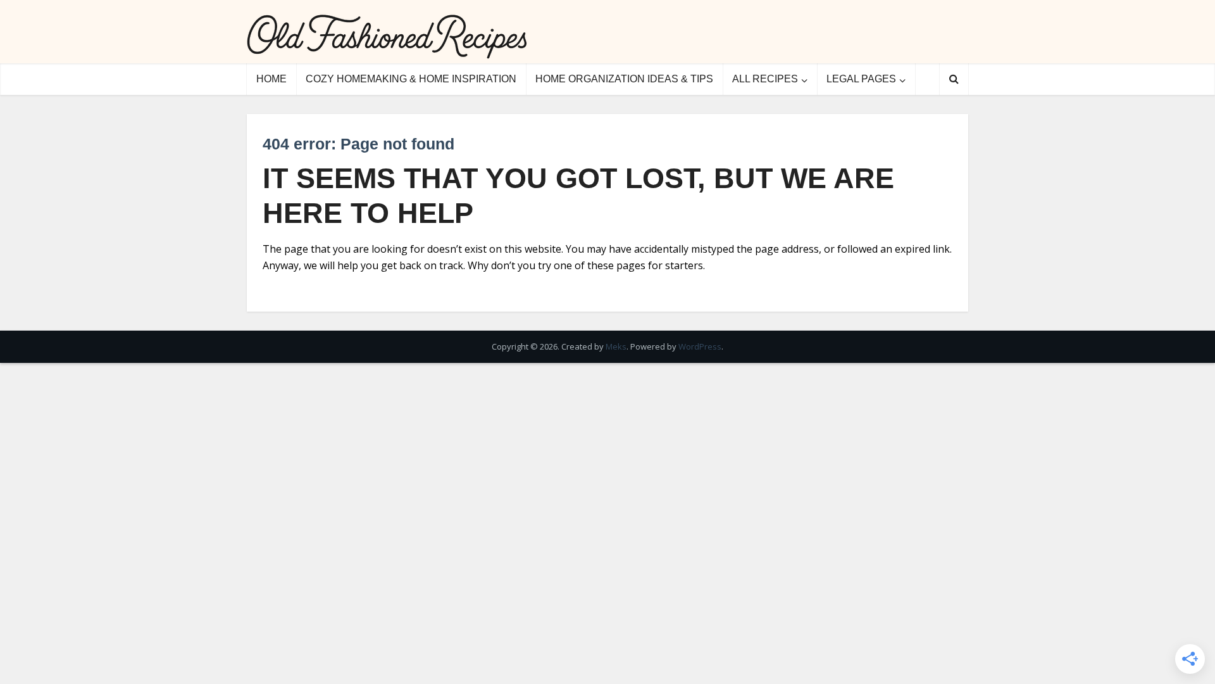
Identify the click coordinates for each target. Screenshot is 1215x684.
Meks (616, 346)
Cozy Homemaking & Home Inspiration (411, 78)
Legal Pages (861, 78)
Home (271, 78)
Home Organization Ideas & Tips (624, 78)
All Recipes (765, 78)
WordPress (699, 346)
